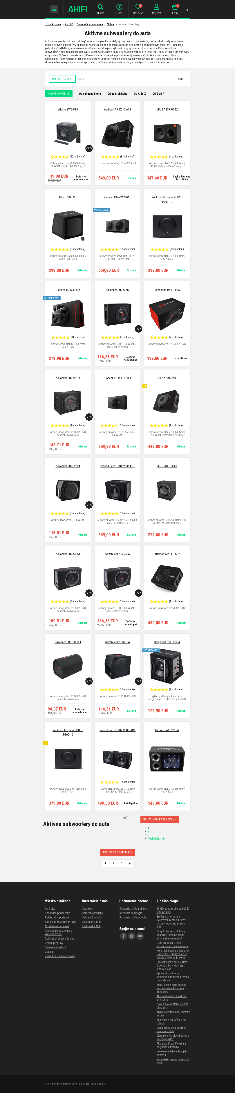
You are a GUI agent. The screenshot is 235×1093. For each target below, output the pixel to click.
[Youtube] (140, 936)
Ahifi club (50, 908)
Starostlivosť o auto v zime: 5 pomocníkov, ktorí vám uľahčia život (172, 965)
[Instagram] (131, 936)
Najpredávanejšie (59, 93)
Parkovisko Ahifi (91, 926)
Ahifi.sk (81, 1083)
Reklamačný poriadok (57, 917)
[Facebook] (123, 936)
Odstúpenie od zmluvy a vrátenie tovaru (58, 932)
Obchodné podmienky (57, 913)
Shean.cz (101, 1083)
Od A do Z (140, 93)
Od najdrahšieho (117, 93)
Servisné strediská (55, 947)
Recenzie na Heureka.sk (133, 908)
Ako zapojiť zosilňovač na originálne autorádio (171, 1045)
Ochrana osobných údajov (59, 938)
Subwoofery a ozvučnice (90, 24)
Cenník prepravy (54, 943)
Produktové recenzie (57, 926)
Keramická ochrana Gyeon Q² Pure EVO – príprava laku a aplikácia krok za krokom (173, 954)
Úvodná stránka (53, 24)
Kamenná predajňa (93, 913)
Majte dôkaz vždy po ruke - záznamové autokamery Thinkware (172, 988)
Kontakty (87, 908)
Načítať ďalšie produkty (158, 819)
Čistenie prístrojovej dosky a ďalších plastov (173, 1037)
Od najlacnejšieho (90, 93)
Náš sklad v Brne (91, 922)
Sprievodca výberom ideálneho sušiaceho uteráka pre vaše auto (173, 977)
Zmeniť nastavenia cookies (60, 956)
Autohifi (69, 24)
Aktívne (110, 24)
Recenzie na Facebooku (133, 917)
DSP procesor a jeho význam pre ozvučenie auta (172, 944)
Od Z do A (158, 93)
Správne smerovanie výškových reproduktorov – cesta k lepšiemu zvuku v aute (172, 922)
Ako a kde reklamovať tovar (60, 922)
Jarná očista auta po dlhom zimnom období (172, 1029)
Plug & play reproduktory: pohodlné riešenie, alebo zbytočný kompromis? (171, 935)
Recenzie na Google (130, 913)
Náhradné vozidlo (92, 917)
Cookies (49, 952)
